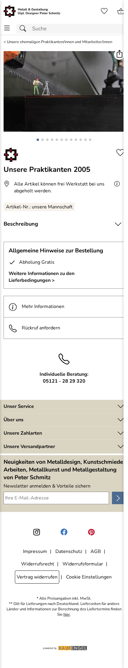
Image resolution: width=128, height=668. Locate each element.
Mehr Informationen (43, 306)
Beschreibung (21, 223)
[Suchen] (24, 29)
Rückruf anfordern (41, 328)
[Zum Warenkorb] (120, 11)
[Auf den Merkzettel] (120, 152)
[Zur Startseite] (32, 11)
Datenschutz (68, 551)
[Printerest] (91, 532)
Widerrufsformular (83, 564)
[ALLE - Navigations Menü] (7, 28)
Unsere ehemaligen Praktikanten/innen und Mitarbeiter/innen (59, 42)
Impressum (35, 551)
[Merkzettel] (104, 11)
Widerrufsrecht (37, 564)
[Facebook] (64, 532)
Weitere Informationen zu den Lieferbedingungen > (41, 276)
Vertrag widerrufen (37, 577)
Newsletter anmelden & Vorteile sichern (47, 486)
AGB (95, 551)
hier (66, 614)
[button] (119, 54)
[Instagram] (37, 532)
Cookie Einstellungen (89, 577)
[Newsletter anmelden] (118, 498)
